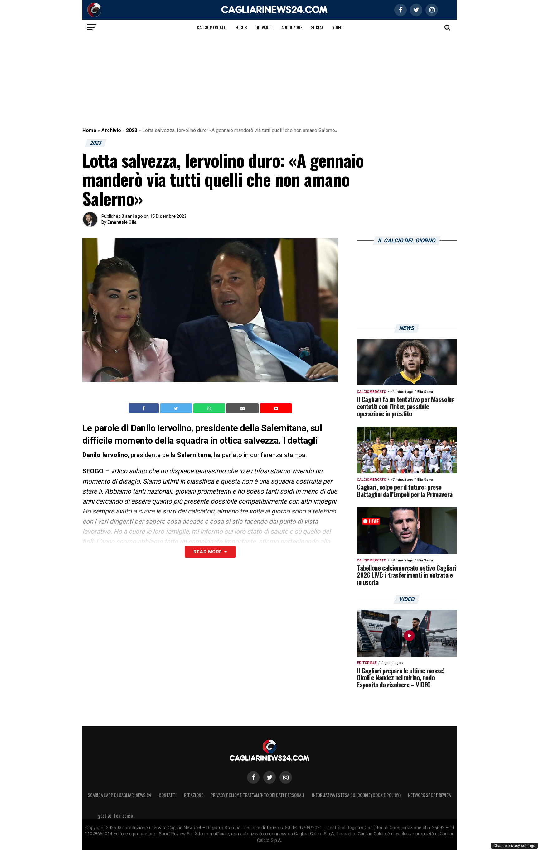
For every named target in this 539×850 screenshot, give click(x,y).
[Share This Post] (209, 408)
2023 (131, 130)
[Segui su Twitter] (269, 777)
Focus (241, 27)
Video (337, 27)
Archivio (111, 130)
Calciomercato (211, 27)
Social (317, 27)
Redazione (193, 795)
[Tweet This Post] (176, 408)
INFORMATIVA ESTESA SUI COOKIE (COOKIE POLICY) (356, 795)
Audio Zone (291, 27)
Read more (207, 552)
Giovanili (264, 27)
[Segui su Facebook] (253, 777)
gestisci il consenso (115, 815)
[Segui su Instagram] (285, 777)
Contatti (168, 795)
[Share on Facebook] (144, 408)
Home (89, 130)
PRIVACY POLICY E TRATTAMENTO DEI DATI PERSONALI (257, 795)
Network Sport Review (429, 795)
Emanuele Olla (122, 222)
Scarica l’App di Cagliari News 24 (119, 795)
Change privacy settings (514, 845)
